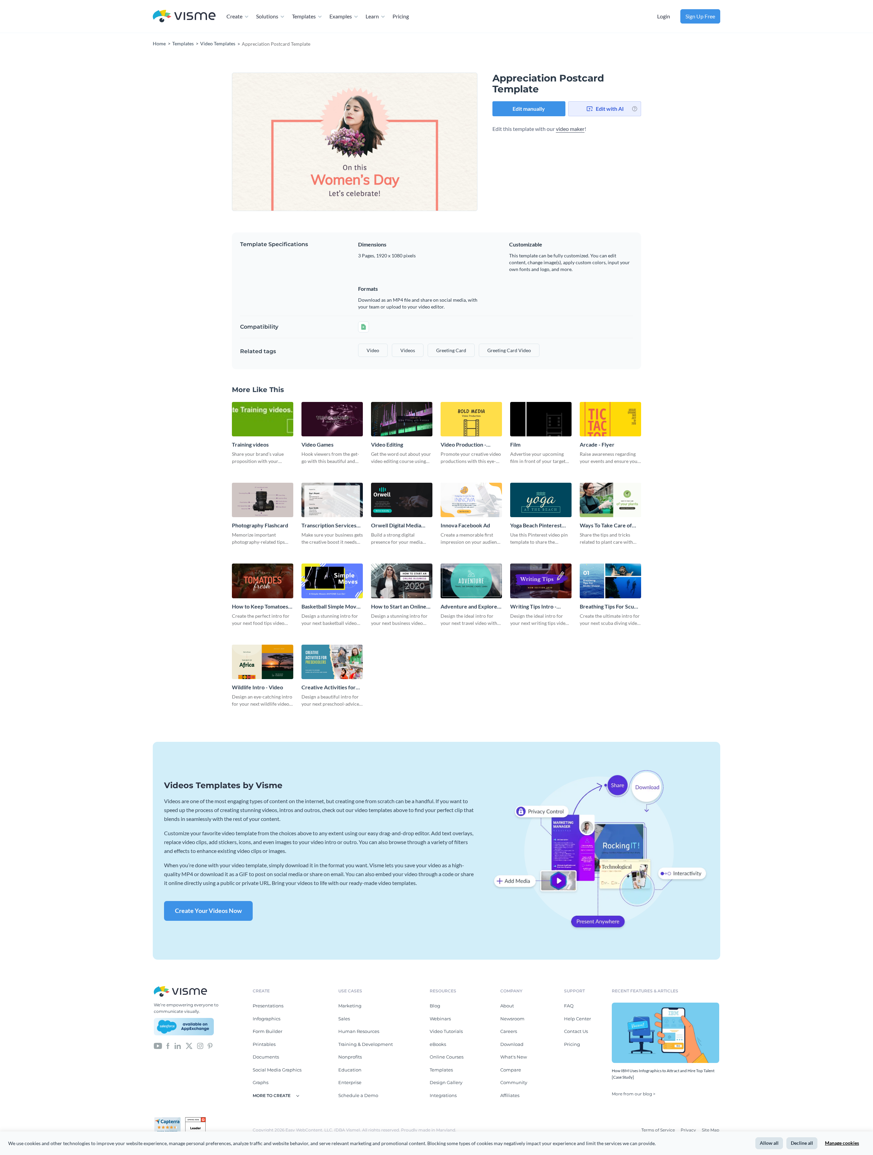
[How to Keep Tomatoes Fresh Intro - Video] (262, 581)
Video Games (317, 444)
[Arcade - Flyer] (610, 419)
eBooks (438, 1044)
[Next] (416, 142)
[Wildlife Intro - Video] (262, 662)
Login (663, 16)
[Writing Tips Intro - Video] (541, 581)
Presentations (268, 1005)
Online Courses (446, 1057)
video (373, 350)
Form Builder (267, 1031)
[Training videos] (262, 419)
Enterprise (349, 1082)
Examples (340, 16)
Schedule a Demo (358, 1095)
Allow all (769, 1143)
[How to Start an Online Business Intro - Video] (401, 581)
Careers (508, 1031)
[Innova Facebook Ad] (471, 500)
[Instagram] (200, 1045)
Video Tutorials (446, 1031)
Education (349, 1069)
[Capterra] (169, 1120)
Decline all (802, 1143)
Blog (435, 1005)
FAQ (569, 1005)
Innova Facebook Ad (465, 525)
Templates (304, 16)
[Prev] (293, 142)
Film (515, 444)
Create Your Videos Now (208, 910)
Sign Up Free (700, 16)
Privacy (689, 1129)
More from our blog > (633, 1093)
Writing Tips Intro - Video (533, 606)
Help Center (577, 1018)
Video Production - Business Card (463, 444)
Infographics (266, 1018)
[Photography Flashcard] (262, 500)
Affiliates (509, 1095)
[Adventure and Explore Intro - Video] (471, 581)
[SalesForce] (184, 1027)
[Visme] (184, 17)
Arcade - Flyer (597, 444)
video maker (570, 128)
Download (511, 1044)
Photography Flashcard (260, 525)
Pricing (401, 16)
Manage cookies (842, 1143)
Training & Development (365, 1044)
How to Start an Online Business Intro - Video (398, 606)
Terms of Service (658, 1129)
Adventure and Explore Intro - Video (469, 606)
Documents (266, 1057)
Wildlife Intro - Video (257, 687)
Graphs (260, 1082)
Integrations (443, 1095)
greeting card (451, 350)
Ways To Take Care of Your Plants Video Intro (608, 525)
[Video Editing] (401, 419)
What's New (513, 1057)
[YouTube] (158, 1045)
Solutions (267, 16)
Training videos (250, 444)
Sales (344, 1018)
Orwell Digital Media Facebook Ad (396, 525)
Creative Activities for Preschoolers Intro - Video (328, 687)
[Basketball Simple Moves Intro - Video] (332, 581)
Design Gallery (446, 1082)
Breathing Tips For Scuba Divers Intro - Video (610, 606)
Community (513, 1082)
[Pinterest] (210, 1045)
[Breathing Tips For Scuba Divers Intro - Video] (610, 581)
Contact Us (576, 1031)
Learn (372, 16)
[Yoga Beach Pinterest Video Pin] (541, 500)
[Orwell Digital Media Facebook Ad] (401, 500)
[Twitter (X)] (189, 1045)
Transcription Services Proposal (328, 525)
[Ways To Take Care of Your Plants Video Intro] (610, 500)
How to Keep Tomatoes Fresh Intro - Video (260, 606)
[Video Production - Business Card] (471, 419)
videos (407, 350)
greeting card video (509, 350)
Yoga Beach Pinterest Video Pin (536, 525)
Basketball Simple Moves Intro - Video (331, 606)
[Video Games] (332, 419)
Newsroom (512, 1018)
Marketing (349, 1005)
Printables (264, 1044)
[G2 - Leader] (195, 1120)
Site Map (710, 1129)
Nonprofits (350, 1057)
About (507, 1005)
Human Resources (358, 1031)
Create (234, 16)
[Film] (541, 419)
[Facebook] (167, 1045)
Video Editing (387, 444)
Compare (510, 1069)
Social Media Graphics (277, 1069)
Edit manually (529, 108)
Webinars (440, 1018)
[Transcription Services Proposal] (332, 500)
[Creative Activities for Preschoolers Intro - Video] (332, 662)
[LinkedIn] (177, 1045)
